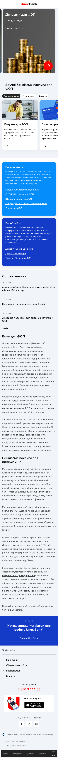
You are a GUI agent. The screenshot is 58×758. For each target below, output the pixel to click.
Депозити (30, 754)
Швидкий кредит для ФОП (19, 198)
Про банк (12, 659)
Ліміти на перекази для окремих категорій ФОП (27, 319)
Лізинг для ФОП (13, 208)
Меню (53, 755)
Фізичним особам (16, 665)
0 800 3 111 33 (29, 689)
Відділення (42, 754)
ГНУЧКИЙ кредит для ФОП (19, 194)
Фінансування (17, 754)
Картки (5, 754)
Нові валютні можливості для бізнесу (24, 303)
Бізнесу (10, 676)
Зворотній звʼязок (29, 638)
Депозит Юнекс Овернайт (19, 248)
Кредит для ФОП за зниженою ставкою (26, 203)
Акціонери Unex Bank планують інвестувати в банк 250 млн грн (28, 288)
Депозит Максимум (15, 253)
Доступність (10, 650)
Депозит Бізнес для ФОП (18, 258)
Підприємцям (14, 670)
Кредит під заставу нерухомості (22, 189)
